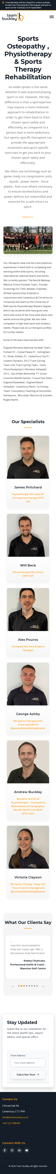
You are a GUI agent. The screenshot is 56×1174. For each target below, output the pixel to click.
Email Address (17, 1055)
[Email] (26, 1150)
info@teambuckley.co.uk (15, 1117)
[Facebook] (4, 1150)
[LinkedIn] (19, 1150)
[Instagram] (12, 1150)
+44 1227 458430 (11, 1123)
